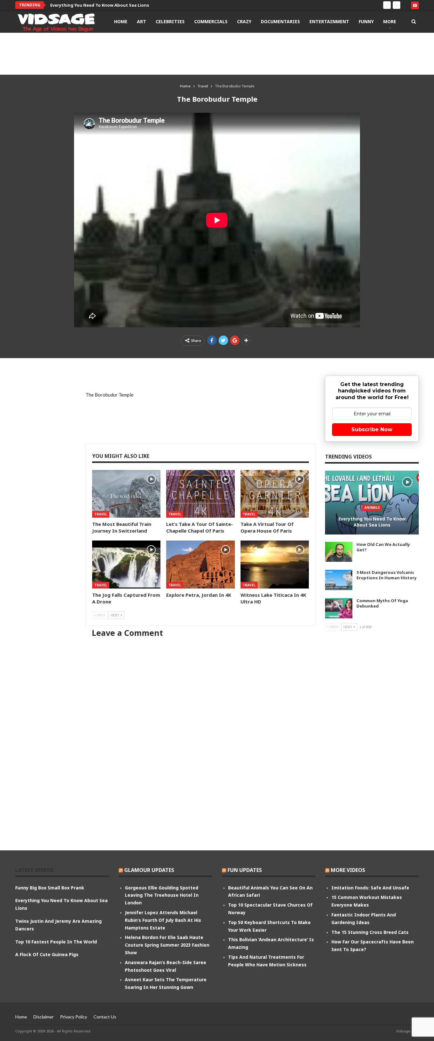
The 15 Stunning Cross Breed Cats (370, 932)
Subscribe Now (371, 429)
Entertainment (329, 21)
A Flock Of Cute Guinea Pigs (46, 954)
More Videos (348, 870)
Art (141, 21)
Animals (372, 507)
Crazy (244, 21)
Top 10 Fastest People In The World (56, 942)
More (389, 21)
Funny (366, 21)
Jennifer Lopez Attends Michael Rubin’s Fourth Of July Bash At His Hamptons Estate (163, 920)
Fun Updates (244, 870)
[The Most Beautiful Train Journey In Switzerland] (126, 494)
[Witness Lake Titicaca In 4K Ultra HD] (275, 565)
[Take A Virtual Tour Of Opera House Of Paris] (275, 494)
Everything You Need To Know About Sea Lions (99, 5)
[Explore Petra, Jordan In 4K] (200, 565)
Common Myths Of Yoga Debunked (382, 603)
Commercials (210, 21)
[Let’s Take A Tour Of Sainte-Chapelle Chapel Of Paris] (200, 494)
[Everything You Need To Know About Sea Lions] (371, 502)
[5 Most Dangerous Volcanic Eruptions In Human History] (338, 580)
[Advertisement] (217, 53)
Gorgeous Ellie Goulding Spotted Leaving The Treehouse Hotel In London (162, 895)
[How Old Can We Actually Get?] (338, 552)
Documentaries (280, 21)
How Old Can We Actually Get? (383, 547)
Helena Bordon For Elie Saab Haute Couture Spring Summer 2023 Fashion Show (167, 945)
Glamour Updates (149, 870)
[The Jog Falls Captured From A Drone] (126, 565)
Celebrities (170, 21)
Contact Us (104, 1016)
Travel (100, 514)
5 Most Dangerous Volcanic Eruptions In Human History (386, 575)
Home (120, 21)
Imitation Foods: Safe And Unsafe (370, 888)
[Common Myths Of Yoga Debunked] (338, 608)
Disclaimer (43, 1016)
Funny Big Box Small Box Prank (49, 888)
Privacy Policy (73, 1016)
